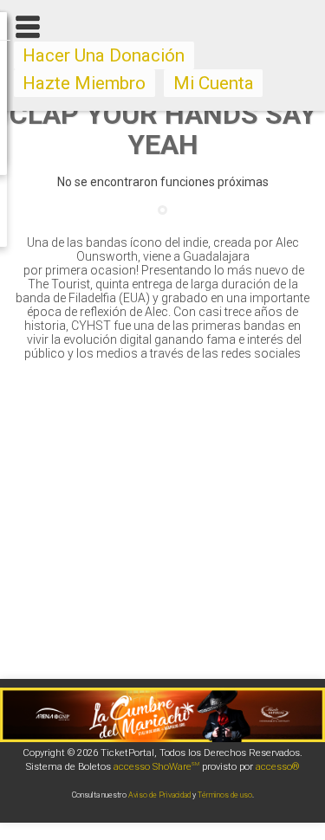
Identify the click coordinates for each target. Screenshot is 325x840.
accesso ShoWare (156, 766)
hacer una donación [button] (104, 55)
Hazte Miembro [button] (84, 83)
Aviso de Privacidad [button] (159, 795)
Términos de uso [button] (225, 795)
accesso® (278, 766)
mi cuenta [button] (213, 83)
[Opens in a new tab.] (162, 738)
